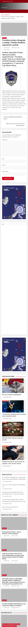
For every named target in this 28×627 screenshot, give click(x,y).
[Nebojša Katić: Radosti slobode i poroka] (13, 421)
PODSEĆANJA (17, 624)
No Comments (6, 49)
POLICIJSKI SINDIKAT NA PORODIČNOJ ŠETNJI (13, 118)
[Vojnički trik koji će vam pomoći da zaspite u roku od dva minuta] (13, 445)
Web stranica (5, 171)
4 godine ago (6, 560)
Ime (3, 158)
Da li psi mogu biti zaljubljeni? (11, 394)
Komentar (5, 139)
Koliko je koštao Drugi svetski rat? (10, 507)
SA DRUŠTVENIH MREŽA (7, 626)
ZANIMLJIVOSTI (5, 400)
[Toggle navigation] (3, 11)
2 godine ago (6, 535)
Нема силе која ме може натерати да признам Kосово (15, 124)
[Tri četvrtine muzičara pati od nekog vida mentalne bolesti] (13, 400)
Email (3, 165)
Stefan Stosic (15, 535)
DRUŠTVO (4, 38)
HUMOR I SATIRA (6, 624)
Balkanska (6, 5)
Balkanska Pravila (16, 47)
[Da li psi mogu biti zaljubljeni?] (13, 378)
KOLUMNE (4, 422)
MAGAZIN (11, 624)
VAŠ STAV (14, 626)
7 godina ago (6, 47)
